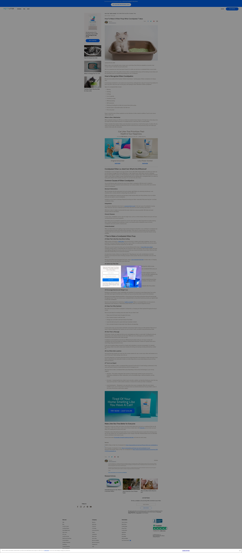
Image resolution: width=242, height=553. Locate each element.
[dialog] (121, 276)
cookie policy (46, 550)
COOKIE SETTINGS (186, 550)
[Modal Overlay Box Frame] (121, 276)
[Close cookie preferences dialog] (240, 550)
